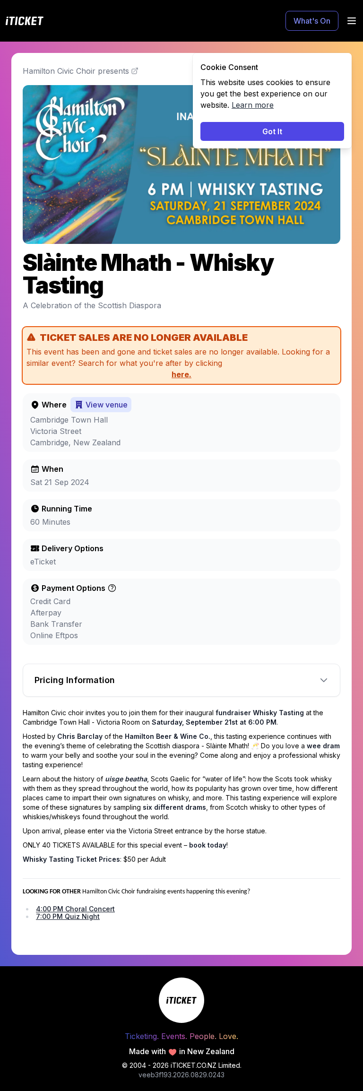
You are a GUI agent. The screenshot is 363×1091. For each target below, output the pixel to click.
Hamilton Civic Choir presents (76, 71)
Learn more (253, 105)
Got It (272, 131)
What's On (312, 21)
